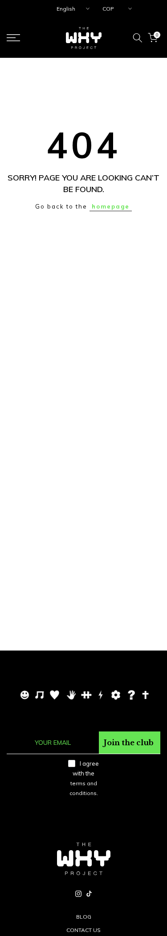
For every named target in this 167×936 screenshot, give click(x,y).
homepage (111, 206)
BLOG (83, 916)
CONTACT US (83, 930)
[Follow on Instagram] (78, 893)
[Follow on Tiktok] (89, 893)
